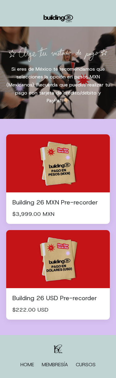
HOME (27, 364)
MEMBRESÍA (55, 364)
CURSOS (86, 364)
